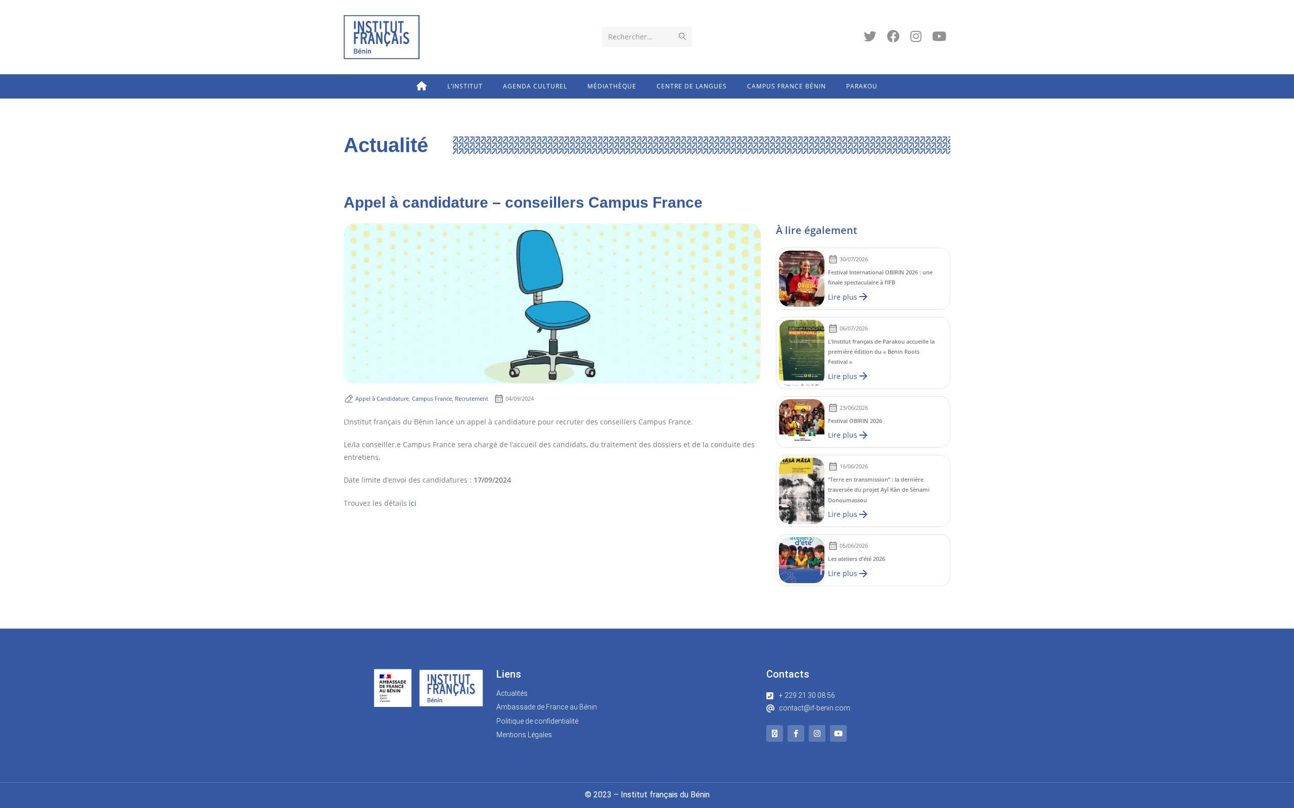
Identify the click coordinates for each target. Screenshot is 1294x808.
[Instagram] (817, 733)
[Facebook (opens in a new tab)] (893, 36)
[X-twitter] (774, 733)
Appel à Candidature (382, 398)
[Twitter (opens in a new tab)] (870, 36)
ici (413, 503)
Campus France (432, 398)
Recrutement (471, 398)
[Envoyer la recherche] (682, 37)
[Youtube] (838, 733)
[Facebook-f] (796, 733)
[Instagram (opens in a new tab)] (916, 36)
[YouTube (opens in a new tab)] (939, 36)
